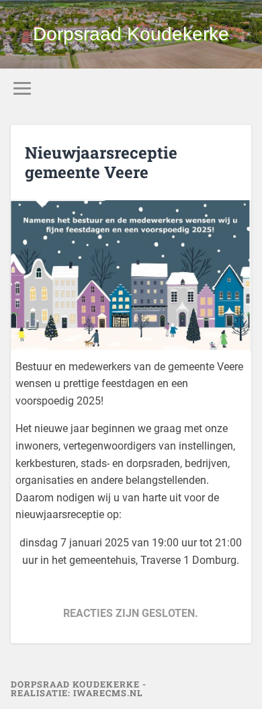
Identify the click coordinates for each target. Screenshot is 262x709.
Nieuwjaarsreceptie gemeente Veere (101, 162)
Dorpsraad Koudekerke (131, 34)
